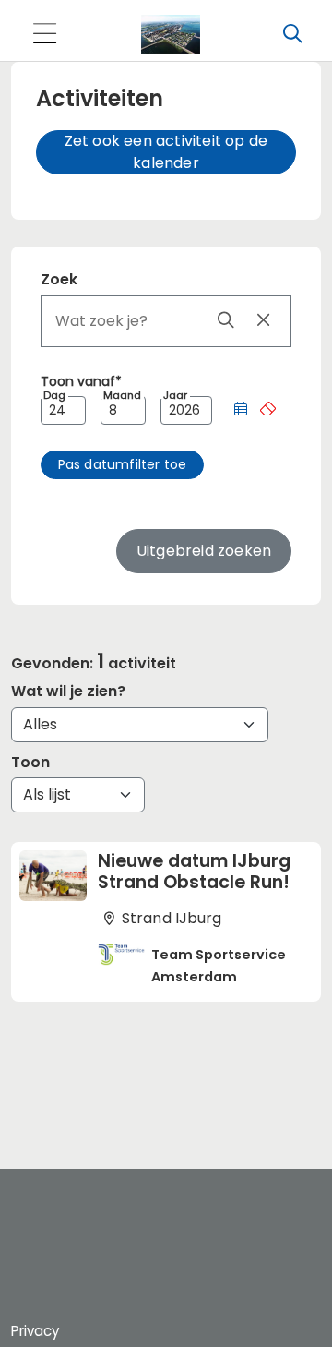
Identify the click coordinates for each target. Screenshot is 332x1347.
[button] (241, 410)
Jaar (175, 395)
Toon (30, 762)
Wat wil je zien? (68, 691)
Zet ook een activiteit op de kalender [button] (166, 152)
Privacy (35, 1331)
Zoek (59, 279)
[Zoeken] (292, 34)
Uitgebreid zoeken (203, 550)
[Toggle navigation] (44, 35)
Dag (54, 395)
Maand (122, 395)
